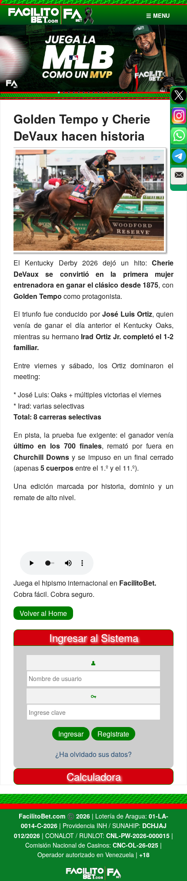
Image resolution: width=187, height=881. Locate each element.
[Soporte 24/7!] (178, 156)
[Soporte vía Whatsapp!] (178, 135)
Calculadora (94, 776)
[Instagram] (178, 115)
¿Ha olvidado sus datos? (93, 754)
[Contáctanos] (178, 176)
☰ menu (158, 15)
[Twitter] (178, 95)
